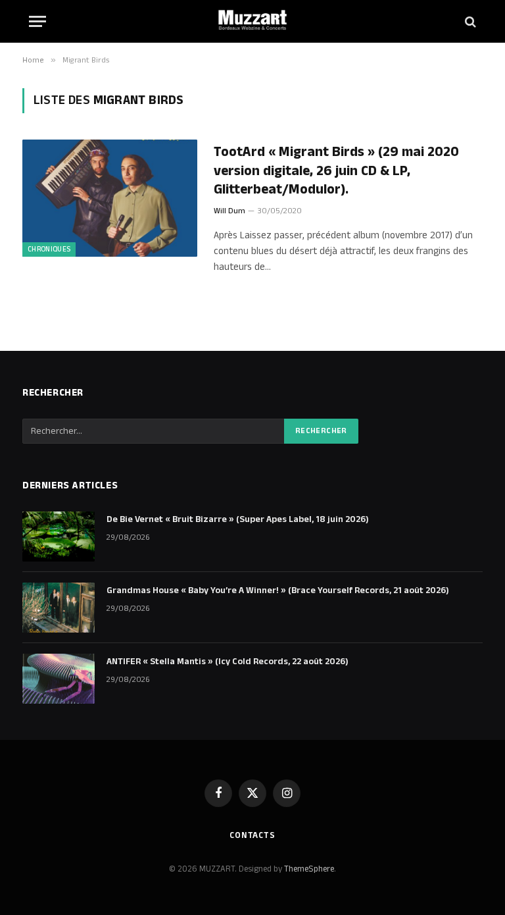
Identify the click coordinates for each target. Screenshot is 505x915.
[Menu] (37, 21)
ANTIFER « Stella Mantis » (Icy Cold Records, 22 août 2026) (228, 661)
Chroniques (49, 249)
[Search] (469, 21)
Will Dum (229, 211)
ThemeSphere (309, 869)
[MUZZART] (252, 21)
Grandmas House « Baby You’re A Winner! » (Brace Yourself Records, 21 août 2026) (278, 590)
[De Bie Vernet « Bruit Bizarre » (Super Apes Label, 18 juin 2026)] (58, 536)
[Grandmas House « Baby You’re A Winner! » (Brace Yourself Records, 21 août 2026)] (58, 608)
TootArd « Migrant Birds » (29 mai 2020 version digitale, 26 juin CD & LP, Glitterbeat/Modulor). (336, 171)
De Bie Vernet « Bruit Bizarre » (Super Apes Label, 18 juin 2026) (238, 519)
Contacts (252, 835)
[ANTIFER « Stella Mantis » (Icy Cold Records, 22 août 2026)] (58, 679)
